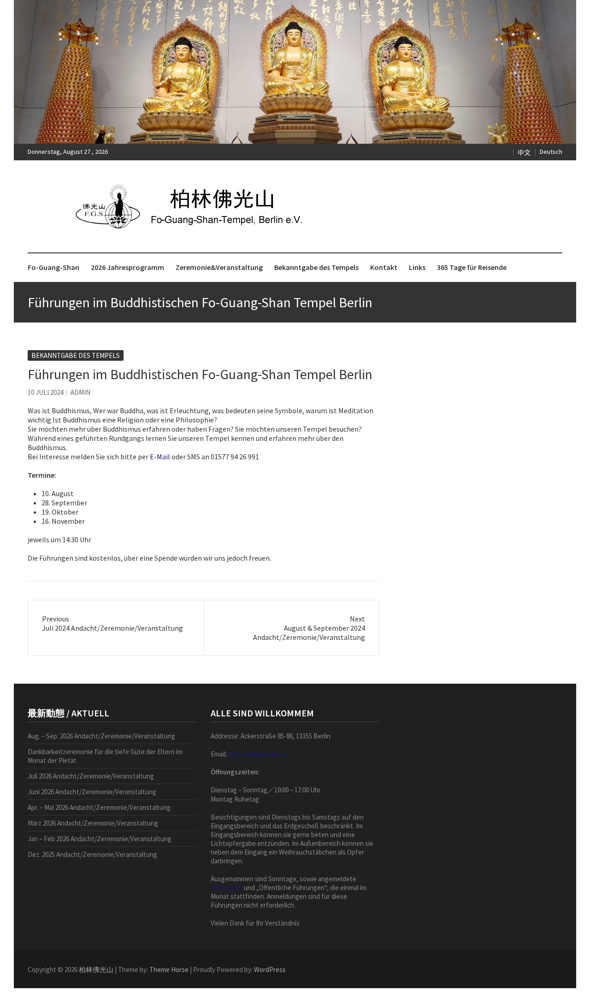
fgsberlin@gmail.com (258, 754)
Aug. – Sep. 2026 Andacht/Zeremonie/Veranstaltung (101, 736)
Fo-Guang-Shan (53, 267)
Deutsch (551, 151)
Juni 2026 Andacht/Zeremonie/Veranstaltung (92, 791)
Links (417, 267)
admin (80, 392)
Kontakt (383, 267)
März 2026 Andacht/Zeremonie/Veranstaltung (93, 823)
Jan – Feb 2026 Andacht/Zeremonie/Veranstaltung (99, 838)
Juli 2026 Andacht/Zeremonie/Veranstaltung (91, 776)
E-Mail (160, 456)
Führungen (226, 887)
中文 (524, 152)
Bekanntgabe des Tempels (316, 267)
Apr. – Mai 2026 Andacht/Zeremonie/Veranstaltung (99, 807)
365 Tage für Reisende (472, 267)
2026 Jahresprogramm (127, 267)
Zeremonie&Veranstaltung (219, 267)
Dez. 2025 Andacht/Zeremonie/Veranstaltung (92, 854)
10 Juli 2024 (45, 392)
